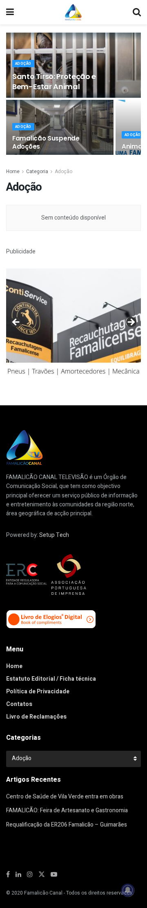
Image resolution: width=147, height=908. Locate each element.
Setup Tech (54, 535)
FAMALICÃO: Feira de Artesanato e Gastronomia (67, 810)
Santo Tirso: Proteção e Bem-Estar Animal (54, 81)
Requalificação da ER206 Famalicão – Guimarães (66, 824)
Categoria (37, 171)
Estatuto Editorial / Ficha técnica (51, 679)
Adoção (23, 63)
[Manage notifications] (127, 890)
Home (13, 171)
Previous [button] (16, 323)
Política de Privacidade (37, 691)
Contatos (19, 704)
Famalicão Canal (43, 893)
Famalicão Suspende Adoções (46, 142)
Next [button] (131, 323)
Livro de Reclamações (36, 716)
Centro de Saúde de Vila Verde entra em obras (64, 796)
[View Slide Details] (73, 324)
